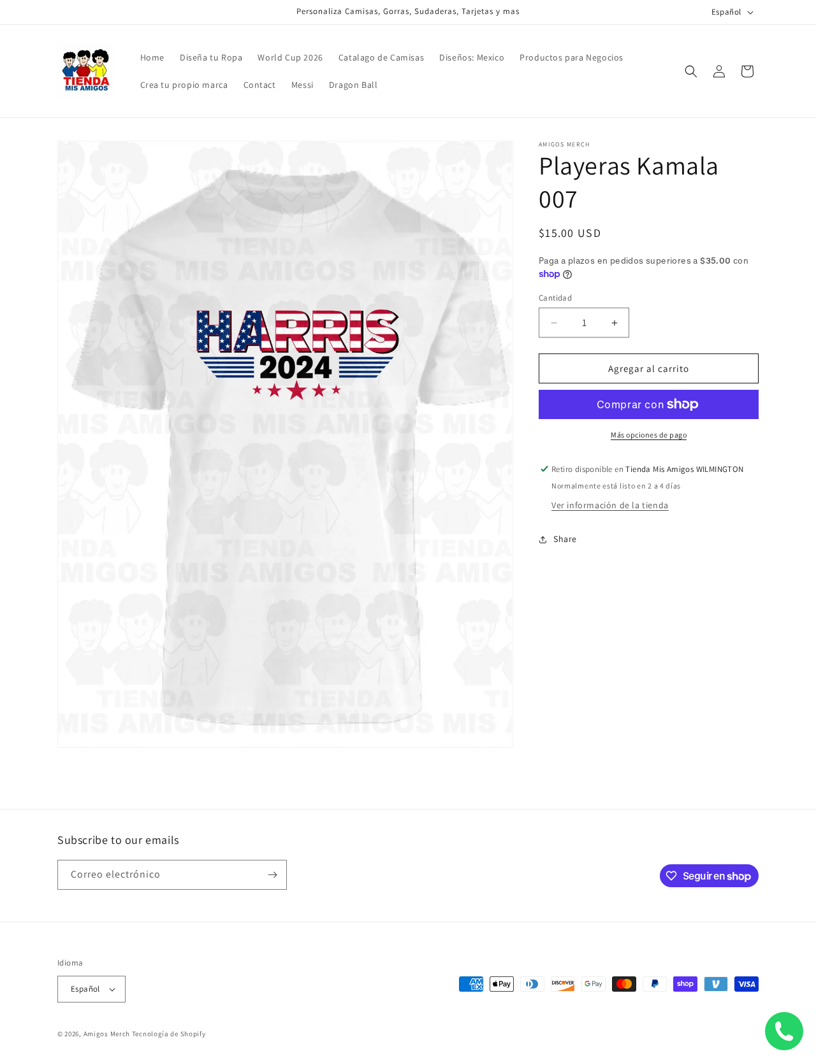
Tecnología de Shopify (169, 1033)
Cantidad (555, 297)
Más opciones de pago (649, 434)
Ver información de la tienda (610, 505)
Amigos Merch (107, 1033)
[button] (691, 71)
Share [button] (565, 539)
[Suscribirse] (272, 875)
